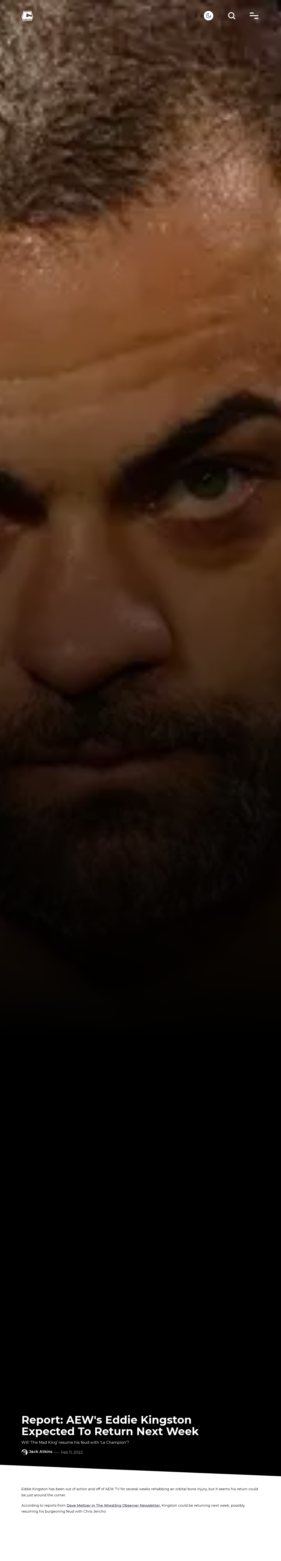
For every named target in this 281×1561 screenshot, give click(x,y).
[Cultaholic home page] (112, 16)
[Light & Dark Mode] (208, 15)
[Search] (232, 16)
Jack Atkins (40, 1451)
